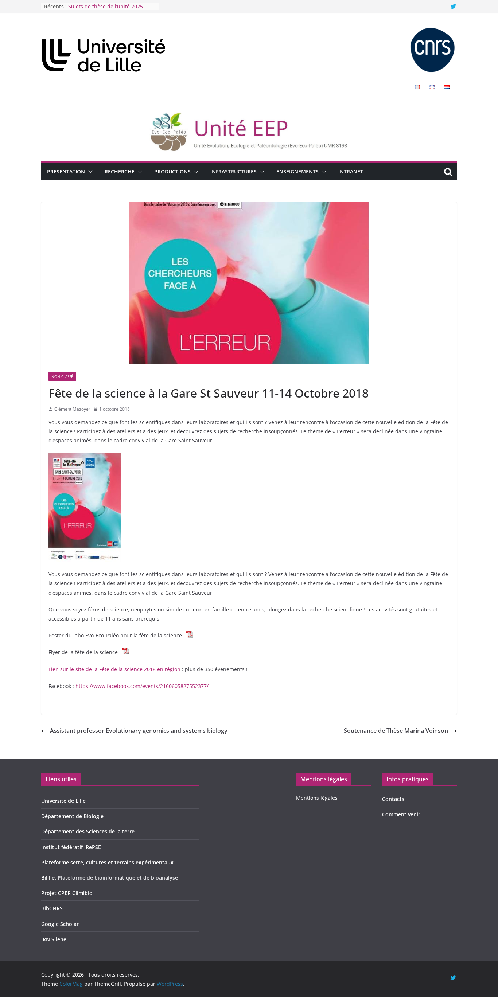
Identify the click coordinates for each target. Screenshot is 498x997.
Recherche (120, 171)
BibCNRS (52, 908)
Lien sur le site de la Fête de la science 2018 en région (115, 669)
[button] (89, 172)
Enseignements (297, 171)
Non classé (62, 376)
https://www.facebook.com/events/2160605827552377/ (142, 686)
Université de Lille (63, 800)
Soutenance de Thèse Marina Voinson (396, 731)
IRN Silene (53, 939)
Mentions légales (317, 797)
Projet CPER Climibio (67, 893)
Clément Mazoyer (72, 409)
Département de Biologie (72, 816)
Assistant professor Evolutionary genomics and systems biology (138, 731)
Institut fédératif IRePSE (71, 847)
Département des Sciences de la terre (88, 831)
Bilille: (49, 877)
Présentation (66, 171)
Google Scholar (60, 923)
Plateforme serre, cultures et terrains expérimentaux (107, 862)
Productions (172, 171)
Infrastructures (233, 171)
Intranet (350, 171)
